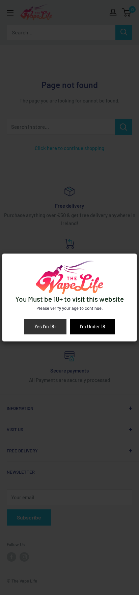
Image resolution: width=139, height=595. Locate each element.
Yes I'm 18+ (45, 326)
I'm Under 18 (92, 326)
